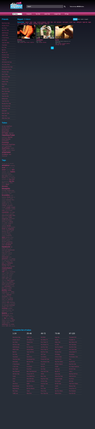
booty (12, 190)
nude (3, 277)
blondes (5, 186)
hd (11, 247)
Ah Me (4, 126)
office (6, 278)
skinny (11, 297)
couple (8, 207)
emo (3, 222)
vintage (4, 322)
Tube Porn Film (5, 101)
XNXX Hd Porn (72, 376)
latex (12, 261)
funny (9, 234)
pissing (12, 284)
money (6, 274)
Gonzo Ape (57, 373)
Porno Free (43, 390)
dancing (7, 213)
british (10, 193)
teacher (7, 311)
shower (4, 297)
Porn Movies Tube (45, 361)
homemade (11, 250)
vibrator (12, 321)
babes (12, 172)
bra (3, 193)
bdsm (6, 176)
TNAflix (12, 148)
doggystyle (5, 218)
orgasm (12, 280)
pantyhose (9, 283)
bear (13, 176)
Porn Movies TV (44, 344)
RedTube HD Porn (73, 373)
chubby (4, 202)
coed (11, 204)
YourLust (4, 156)
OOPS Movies (5, 32)
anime (7, 167)
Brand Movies (16, 386)
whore (3, 326)
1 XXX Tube (15, 366)
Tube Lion (4, 59)
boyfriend (13, 192)
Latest (82, 19)
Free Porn (29, 369)
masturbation (7, 268)
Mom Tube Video (6, 91)
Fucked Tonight (58, 378)
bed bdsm (59, 22)
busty (8, 197)
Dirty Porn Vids (72, 364)
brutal (11, 195)
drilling (3, 221)
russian (7, 293)
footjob (10, 231)
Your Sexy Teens (6, 64)
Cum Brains (43, 356)
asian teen (8, 169)
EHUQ (42, 386)
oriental (6, 282)
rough (3, 293)
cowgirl (13, 207)
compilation (10, 205)
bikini (3, 183)
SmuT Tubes (5, 74)
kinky (11, 260)
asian (4, 170)
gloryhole (4, 241)
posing (12, 286)
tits (5, 318)
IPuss (28, 344)
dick (10, 215)
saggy (34, 22)
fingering (11, 229)
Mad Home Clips (6, 23)
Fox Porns (71, 378)
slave (3, 299)
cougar (3, 207)
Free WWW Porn (31, 376)
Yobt (10, 154)
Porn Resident (72, 390)
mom (3, 274)
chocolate (8, 201)
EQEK (28, 383)
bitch (11, 183)
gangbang (9, 235)
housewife (7, 251)
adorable (12, 163)
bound (6, 192)
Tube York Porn (30, 351)
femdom (13, 227)
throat (11, 315)
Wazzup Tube (72, 386)
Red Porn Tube (44, 351)
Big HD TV (57, 371)
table (13, 310)
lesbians (10, 263)
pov (3, 288)
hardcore (6, 247)
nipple (31, 22)
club (8, 204)
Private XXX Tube (45, 359)
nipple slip (84, 22)
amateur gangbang (41, 22)
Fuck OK (43, 364)
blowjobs (6, 188)
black (7, 184)
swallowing (4, 310)
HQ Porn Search (59, 364)
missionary (12, 271)
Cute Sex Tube (44, 383)
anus (10, 167)
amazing (12, 165)
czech (3, 213)
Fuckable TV (72, 339)
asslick (8, 172)
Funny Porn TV (72, 388)
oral (8, 280)
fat (7, 227)
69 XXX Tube (58, 383)
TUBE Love (15, 393)
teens (4, 313)
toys (11, 318)
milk (55, 22)
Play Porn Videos (59, 361)
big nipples (41, 23)
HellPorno (4, 137)
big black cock (5, 179)
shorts (9, 296)
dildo (13, 215)
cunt (10, 212)
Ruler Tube (4, 115)
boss (3, 192)
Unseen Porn (5, 93)
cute (13, 212)
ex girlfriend (4, 224)
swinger (9, 310)
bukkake (4, 197)
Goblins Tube (5, 81)
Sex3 (3, 146)
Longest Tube (57, 14)
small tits (10, 299)
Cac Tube (43, 369)
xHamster (6, 152)
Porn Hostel (57, 381)
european (10, 222)
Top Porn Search (59, 347)
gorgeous (9, 241)
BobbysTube (5, 98)
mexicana (10, 270)
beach (10, 176)
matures (4, 270)
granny (3, 243)
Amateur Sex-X (5, 25)
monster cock (5, 276)
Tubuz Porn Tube (6, 108)
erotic (6, 222)
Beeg (8, 127)
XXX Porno (15, 383)
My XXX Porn (30, 386)
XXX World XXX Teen (7, 62)
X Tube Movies (5, 37)
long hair (4, 266)
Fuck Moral (29, 366)
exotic (9, 224)
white (12, 324)
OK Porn (43, 366)
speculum (4, 303)
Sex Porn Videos (59, 390)
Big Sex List (4, 52)
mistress (4, 273)
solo (8, 302)
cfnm (13, 200)
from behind (4, 234)
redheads (4, 292)
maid (8, 266)
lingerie (8, 265)
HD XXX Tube (72, 369)
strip (7, 306)
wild (10, 326)
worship (13, 326)
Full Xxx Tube (44, 381)
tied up (3, 316)
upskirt (8, 321)
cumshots (5, 212)
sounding (35, 23)
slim (6, 299)
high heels (4, 250)
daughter (12, 213)
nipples (10, 276)
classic (7, 202)
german (8, 237)
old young (4, 280)
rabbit (48, 22)
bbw (3, 176)
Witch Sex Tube (5, 113)
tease (11, 311)
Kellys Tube (57, 342)
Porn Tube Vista (73, 349)
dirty (3, 217)
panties (4, 283)
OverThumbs (6, 139)
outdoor (11, 282)
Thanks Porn (30, 342)
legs (6, 263)
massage (12, 266)
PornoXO (5, 144)
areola (70, 22)
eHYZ (14, 378)
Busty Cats (4, 84)
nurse (10, 277)
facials (9, 226)
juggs (5, 260)
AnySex (4, 128)
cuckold (13, 208)
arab (13, 167)
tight (7, 316)
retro (9, 291)
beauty (4, 177)
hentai (3, 248)
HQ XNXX (43, 337)
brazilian (6, 193)
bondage (4, 190)
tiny (2, 318)
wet (10, 324)
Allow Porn (29, 393)
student (11, 306)
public (10, 288)
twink (13, 320)
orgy (3, 282)
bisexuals (7, 183)
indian (3, 255)
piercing (7, 284)
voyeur (8, 322)
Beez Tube (43, 376)
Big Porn (4, 49)
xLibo (28, 354)
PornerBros (5, 140)
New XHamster (16, 371)
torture (8, 318)
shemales (5, 296)
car (14, 197)
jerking (13, 258)
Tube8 (4, 150)
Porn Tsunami (5, 79)
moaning (11, 273)
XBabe (13, 150)
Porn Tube (43, 388)
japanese (5, 258)
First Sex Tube (5, 71)
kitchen (3, 261)
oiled (10, 278)
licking (4, 265)
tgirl (8, 313)
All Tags (67, 14)
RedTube (12, 144)
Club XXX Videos (31, 381)
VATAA (42, 373)
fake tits (4, 227)
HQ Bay (57, 339)
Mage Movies (16, 388)
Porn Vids (4, 47)
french (8, 233)
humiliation (4, 254)
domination (12, 218)
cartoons (4, 198)
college (4, 205)
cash (8, 198)
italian (10, 257)
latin (3, 263)
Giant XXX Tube (44, 371)
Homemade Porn (31, 359)
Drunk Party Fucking (6, 69)
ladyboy (8, 261)
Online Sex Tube (59, 376)
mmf (7, 273)
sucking (4, 308)
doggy (10, 217)
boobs (9, 190)
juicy (8, 260)
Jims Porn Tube (72, 347)
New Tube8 (15, 369)
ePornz (56, 388)
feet (9, 227)
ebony (11, 221)
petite (3, 284)
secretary (12, 293)
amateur (6, 165)
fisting (12, 230)
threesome (5, 315)
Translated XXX (72, 337)
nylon (3, 278)
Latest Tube (47, 14)
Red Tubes (15, 390)
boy (9, 192)
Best (79, 19)
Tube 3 (70, 371)
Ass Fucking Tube (6, 106)
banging (9, 173)
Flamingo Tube (5, 57)
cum (3, 210)
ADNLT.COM (5, 35)
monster (11, 274)
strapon (4, 306)
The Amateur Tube (73, 356)
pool (3, 286)
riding (12, 292)
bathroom (10, 174)
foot (8, 231)
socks (11, 300)
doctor (6, 217)
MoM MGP (4, 110)
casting (11, 198)
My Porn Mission (31, 388)
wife (7, 326)
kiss (14, 260)
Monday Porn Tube (6, 103)
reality (9, 290)
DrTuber (5, 133)
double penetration (7, 220)
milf (3, 272)
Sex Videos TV (30, 339)
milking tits (79, 22)
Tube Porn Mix (5, 96)
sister (7, 297)
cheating (4, 201)
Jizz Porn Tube (44, 347)
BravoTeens (5, 129)
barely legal (4, 174)
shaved (8, 295)
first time (4, 230)
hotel (3, 251)
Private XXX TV (30, 373)
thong (11, 313)
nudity (7, 277)
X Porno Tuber (58, 356)
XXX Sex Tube (16, 373)
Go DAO (57, 344)
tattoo (3, 311)
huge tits (10, 252)
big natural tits (5, 181)
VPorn (9, 150)
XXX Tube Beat (72, 344)
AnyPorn (9, 126)
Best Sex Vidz (30, 361)
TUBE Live (29, 337)
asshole (4, 172)
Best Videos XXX (73, 342)
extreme (4, 225)
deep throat (5, 215)
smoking (4, 300)
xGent (28, 364)
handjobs (8, 244)
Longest (86, 19)
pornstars (7, 286)
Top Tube (38, 14)
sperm (8, 303)
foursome (4, 233)
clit (10, 202)
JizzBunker (39, 40)
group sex (9, 243)
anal (3, 168)
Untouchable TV (73, 351)
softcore (4, 302)
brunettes (6, 195)
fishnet (8, 230)
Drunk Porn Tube (6, 76)
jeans (9, 258)
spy (2, 305)
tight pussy (11, 316)
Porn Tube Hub (44, 393)
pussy (4, 290)
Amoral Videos (30, 349)
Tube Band (4, 45)
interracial (5, 257)
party (13, 283)
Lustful (56, 386)
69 (8, 163)
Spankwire (8, 146)
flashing (4, 231)
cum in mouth (8, 210)
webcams (5, 324)
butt (12, 197)
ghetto (11, 237)
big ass (13, 177)
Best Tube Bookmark (32, 371)
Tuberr (28, 390)
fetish (3, 229)
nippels (27, 22)
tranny (3, 320)
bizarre (3, 184)
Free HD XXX (72, 393)
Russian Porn (58, 351)
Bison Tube (57, 349)
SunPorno (6, 148)
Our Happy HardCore (74, 366)
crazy (3, 208)
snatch (8, 300)
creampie (7, 209)
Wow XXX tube (30, 378)
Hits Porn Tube (5, 30)
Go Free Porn (30, 347)
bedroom (8, 177)
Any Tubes (4, 28)
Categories (29, 14)
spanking (12, 302)
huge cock (4, 252)
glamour (4, 240)
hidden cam (8, 248)
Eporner (11, 133)
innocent (8, 255)
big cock (11, 179)
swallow (10, 308)
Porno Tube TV (44, 349)
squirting (6, 305)
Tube (14, 381)
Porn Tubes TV (44, 342)
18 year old (4, 163)
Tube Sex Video (5, 42)
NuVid (10, 137)
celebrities (8, 200)
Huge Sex (57, 337)
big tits (11, 181)
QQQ (3, 86)
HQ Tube (71, 381)
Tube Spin (57, 369)
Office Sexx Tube (6, 118)
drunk (7, 221)
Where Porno (58, 393)
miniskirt (7, 271)
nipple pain (23, 23)
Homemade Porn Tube (7, 67)
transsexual (8, 320)
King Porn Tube (44, 378)
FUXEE (56, 366)
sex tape (4, 295)
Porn (70, 359)
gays (3, 237)
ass (13, 170)
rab (27, 23)
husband (9, 254)
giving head (9, 238)
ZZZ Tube (43, 354)
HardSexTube (8, 135)
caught (3, 200)
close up (4, 204)
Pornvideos (71, 354)
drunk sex (46, 23)
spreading (13, 303)
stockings (12, 305)
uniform (4, 321)
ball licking (4, 173)
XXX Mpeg (57, 354)
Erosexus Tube (5, 54)
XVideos (5, 154)
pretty (6, 288)
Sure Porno (29, 356)
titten (52, 22)
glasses (8, 240)
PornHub (5, 142)
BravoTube (5, 131)
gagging (4, 235)
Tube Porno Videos (73, 383)
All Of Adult (4, 40)
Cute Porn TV (58, 359)
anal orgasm (65, 22)
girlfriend (4, 238)
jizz (2, 260)
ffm (7, 228)
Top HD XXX (72, 361)
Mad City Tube (5, 88)
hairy (3, 244)
